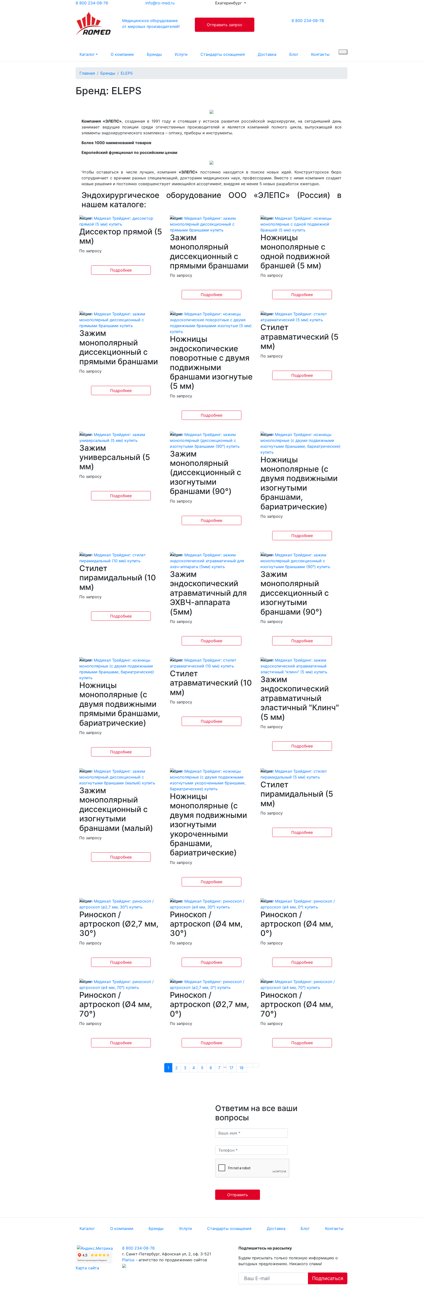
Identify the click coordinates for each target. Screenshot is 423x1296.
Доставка (267, 54)
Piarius (128, 1259)
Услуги (181, 54)
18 (241, 1067)
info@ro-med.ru (160, 2)
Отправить (237, 1194)
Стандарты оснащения (222, 54)
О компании (122, 54)
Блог (293, 54)
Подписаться (327, 1278)
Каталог (87, 54)
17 (231, 1067)
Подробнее (121, 270)
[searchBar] (343, 51)
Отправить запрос (224, 24)
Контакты (320, 54)
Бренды (154, 54)
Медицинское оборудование (151, 23)
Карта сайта (87, 1267)
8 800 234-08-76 (92, 2)
